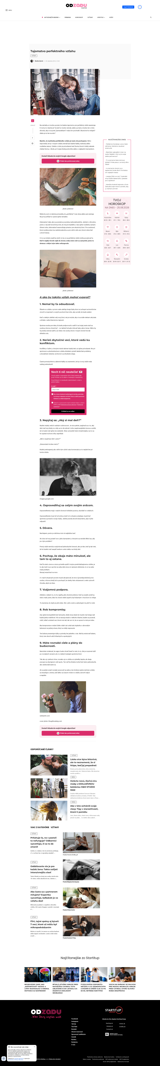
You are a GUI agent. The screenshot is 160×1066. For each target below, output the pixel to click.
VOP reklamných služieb (111, 1059)
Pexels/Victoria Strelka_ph (70, 854)
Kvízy (111, 17)
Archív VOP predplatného (109, 1061)
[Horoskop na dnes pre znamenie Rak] (108, 240)
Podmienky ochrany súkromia (95, 1057)
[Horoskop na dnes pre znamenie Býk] (117, 227)
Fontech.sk (109, 1029)
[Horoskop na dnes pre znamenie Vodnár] (117, 213)
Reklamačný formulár (123, 1061)
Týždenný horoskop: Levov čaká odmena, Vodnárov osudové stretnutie (116, 146)
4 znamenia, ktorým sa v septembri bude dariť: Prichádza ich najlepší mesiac (116, 170)
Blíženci (126, 231)
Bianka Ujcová (39, 61)
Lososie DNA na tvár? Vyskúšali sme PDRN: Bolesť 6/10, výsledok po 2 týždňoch (116, 178)
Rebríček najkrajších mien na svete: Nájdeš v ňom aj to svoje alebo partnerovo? (115, 154)
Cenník (73, 1037)
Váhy (107, 259)
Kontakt (74, 1029)
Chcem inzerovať (77, 1032)
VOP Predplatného (124, 1059)
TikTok (73, 1024)
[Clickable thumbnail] (49, 765)
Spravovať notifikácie (78, 1034)
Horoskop (79, 17)
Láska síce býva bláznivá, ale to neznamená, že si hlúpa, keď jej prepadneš (83, 762)
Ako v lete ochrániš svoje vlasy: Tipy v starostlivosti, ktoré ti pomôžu (84, 809)
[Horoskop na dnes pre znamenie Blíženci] (126, 227)
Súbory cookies (87, 1059)
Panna (126, 245)
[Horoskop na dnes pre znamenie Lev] (117, 240)
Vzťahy (90, 17)
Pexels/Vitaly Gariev (69, 910)
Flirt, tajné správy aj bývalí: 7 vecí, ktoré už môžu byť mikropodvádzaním (44, 924)
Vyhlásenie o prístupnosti (122, 1057)
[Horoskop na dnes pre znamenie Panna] (126, 240)
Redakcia (74, 1042)
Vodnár (117, 217)
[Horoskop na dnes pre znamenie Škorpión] (117, 254)
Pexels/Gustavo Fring (69, 938)
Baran (108, 231)
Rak (107, 245)
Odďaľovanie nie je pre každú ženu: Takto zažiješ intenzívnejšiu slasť (44, 869)
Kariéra (73, 1039)
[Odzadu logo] (76, 7)
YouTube (74, 1026)
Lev (117, 245)
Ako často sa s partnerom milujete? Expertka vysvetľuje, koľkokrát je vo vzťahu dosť (44, 896)
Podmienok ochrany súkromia (68, 404)
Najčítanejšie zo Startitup (80, 958)
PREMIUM (68, 17)
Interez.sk (122, 1023)
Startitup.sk (109, 1023)
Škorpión (117, 259)
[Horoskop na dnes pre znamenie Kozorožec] (108, 213)
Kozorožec (107, 217)
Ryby (126, 217)
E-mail (53, 386)
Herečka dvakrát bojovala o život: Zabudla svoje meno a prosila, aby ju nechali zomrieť (116, 187)
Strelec (126, 259)
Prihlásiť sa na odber (68, 411)
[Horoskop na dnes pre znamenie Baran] (108, 227)
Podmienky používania (98, 1059)
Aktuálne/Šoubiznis (51, 17)
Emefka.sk (122, 1026)
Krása (74, 802)
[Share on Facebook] (32, 138)
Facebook (74, 1019)
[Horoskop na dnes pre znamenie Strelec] (126, 254)
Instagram (74, 1021)
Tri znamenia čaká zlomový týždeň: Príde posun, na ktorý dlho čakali (117, 162)
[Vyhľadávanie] (151, 17)
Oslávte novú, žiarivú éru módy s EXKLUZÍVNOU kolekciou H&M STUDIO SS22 (83, 785)
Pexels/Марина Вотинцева (71, 882)
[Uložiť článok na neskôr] (32, 120)
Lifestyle (100, 17)
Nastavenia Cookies (109, 1057)
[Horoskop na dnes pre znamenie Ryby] (126, 213)
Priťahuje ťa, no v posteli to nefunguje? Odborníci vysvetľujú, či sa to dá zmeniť (43, 842)
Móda (73, 777)
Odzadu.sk (109, 1026)
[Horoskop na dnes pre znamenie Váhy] (108, 254)
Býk (117, 231)
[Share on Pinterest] (32, 143)
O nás (73, 1045)
